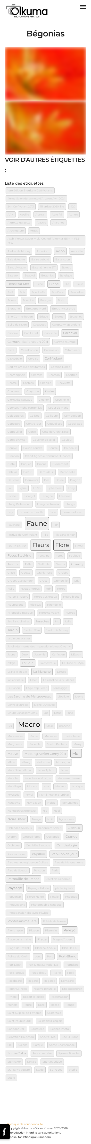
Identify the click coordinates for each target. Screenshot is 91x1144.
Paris (55, 870)
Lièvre (79, 696)
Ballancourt (62, 259)
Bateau (66, 267)
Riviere (12, 996)
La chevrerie (48, 663)
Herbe (61, 588)
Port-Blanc (67, 956)
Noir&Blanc (17, 819)
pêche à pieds (64, 888)
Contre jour (33, 423)
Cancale (13, 333)
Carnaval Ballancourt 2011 (28, 342)
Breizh (62, 300)
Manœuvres (15, 736)
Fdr (55, 524)
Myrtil (29, 794)
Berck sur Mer (18, 284)
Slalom (22, 1045)
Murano (60, 786)
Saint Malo (54, 1013)
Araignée (58, 222)
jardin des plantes (19, 638)
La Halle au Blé (17, 671)
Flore (62, 545)
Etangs (70, 504)
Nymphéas (66, 819)
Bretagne (14, 308)
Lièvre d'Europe (18, 704)
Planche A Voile (45, 948)
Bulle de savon (17, 324)
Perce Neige (35, 896)
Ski (10, 1045)
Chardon (54, 375)
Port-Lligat (14, 964)
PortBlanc (72, 964)
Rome (28, 1004)
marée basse (72, 736)
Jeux (25, 654)
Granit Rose (44, 572)
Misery (26, 762)
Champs (36, 375)
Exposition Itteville (31, 512)
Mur (46, 786)
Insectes (42, 621)
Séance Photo (59, 1029)
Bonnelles (76, 292)
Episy (71, 488)
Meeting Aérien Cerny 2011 (45, 754)
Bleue (79, 284)
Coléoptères (16, 415)
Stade (40, 1069)
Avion (60, 251)
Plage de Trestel (18, 948)
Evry (10, 512)
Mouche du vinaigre (38, 778)
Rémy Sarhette (17, 988)
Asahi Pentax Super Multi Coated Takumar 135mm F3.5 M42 (43, 240)
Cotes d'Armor (17, 439)
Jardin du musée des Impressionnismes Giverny (39, 646)
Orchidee (14, 845)
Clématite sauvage (20, 399)
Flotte (79, 546)
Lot (46, 712)
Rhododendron (72, 988)
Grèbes (63, 572)
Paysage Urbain (38, 888)
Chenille (45, 383)
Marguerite (15, 744)
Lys (10, 726)
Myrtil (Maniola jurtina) (54, 794)
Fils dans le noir (65, 534)
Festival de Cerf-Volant (22, 534)
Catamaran (51, 350)
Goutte (26, 572)
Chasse (12, 383)
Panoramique (16, 854)
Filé (45, 534)
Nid (45, 810)
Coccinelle (62, 399)
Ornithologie (67, 845)
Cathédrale (15, 358)
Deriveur (13, 480)
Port (50, 956)
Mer (76, 753)
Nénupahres (70, 802)
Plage (42, 939)
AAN (11, 214)
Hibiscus (35, 604)
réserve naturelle (45, 988)
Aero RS (57, 214)
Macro (29, 724)
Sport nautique (52, 1061)
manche (64, 726)
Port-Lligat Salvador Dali (43, 964)
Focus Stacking (20, 555)
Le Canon (14, 688)
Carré (11, 350)
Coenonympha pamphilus (25, 407)
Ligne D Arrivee (44, 704)
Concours (14, 423)
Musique (77, 786)
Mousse (32, 786)
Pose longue (16, 972)
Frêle (28, 564)
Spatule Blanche (69, 1053)
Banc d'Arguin (17, 267)
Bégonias (47, 275)
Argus (34, 230)
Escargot (29, 496)
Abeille (24, 214)
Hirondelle (54, 604)
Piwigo (69, 930)
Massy (78, 744)
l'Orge (12, 663)
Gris (76, 580)
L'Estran (76, 654)
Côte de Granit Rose (55, 431)
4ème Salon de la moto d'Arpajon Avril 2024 (36, 198)
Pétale (54, 896)
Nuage (36, 819)
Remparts (67, 980)
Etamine (64, 496)
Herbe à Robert (18, 596)
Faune (37, 523)
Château (28, 383)
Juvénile (40, 654)
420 (72, 206)
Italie (68, 621)
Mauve (13, 754)
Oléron (12, 836)
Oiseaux (74, 828)
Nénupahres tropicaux (22, 810)
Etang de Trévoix (48, 504)
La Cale (27, 663)
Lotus (57, 712)
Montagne (63, 762)
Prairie (56, 972)
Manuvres (50, 736)
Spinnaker (14, 1061)
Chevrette (64, 383)
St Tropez (56, 1069)
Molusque (43, 762)
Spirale (31, 1061)
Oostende (52, 836)
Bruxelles (76, 316)
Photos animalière (22, 921)
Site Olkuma (70, 1037)
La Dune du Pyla (72, 663)
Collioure (52, 415)
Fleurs (41, 545)
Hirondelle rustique (20, 612)
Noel (57, 810)
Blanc (53, 284)
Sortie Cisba (17, 1053)
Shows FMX (48, 1037)
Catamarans (72, 350)
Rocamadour (59, 996)
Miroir (11, 762)
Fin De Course (17, 546)
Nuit (50, 819)
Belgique (66, 275)
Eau (10, 488)
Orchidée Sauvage (38, 845)
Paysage (15, 888)
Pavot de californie (58, 879)
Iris (57, 621)
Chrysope (32, 391)
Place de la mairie (19, 939)
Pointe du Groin (18, 956)
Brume (59, 316)
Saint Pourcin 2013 (19, 1021)
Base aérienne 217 (44, 267)
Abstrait (40, 214)
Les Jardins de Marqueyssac (29, 696)
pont (38, 956)
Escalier (12, 496)
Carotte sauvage (65, 342)
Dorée (60, 480)
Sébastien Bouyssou (21, 1037)
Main (49, 726)
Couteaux (70, 448)
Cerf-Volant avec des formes (26, 367)
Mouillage (14, 786)
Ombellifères (31, 836)
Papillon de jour (64, 854)
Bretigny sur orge (63, 308)
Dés (46, 480)
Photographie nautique (46, 904)
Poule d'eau (38, 972)
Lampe (61, 671)
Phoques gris (16, 904)
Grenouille (61, 580)
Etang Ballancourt (19, 504)
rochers (12, 1004)
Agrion (73, 214)
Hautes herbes (30, 588)
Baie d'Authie (16, 259)
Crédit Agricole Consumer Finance (48, 456)
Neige (51, 802)
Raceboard (15, 980)
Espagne (47, 496)
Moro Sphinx (46, 770)
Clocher (44, 399)
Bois (22, 292)
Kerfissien (58, 654)
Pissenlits (51, 930)
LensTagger (60, 688)
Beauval (30, 275)
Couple (12, 448)
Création (13, 456)
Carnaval (70, 333)
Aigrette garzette (19, 222)
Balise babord (40, 259)
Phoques (71, 896)
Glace (11, 572)
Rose (41, 1004)
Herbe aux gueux (45, 596)
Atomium (43, 251)
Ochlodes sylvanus (20, 828)
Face (53, 512)
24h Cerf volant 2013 (21, 206)
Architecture (16, 230)
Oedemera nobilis (49, 828)
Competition (72, 415)
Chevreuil (14, 391)
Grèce (44, 580)
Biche (39, 284)
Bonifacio (58, 292)
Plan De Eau (70, 948)
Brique (43, 316)
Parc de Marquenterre (69, 862)
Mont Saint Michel (20, 770)
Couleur (67, 439)
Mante (34, 736)
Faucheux (14, 524)
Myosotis (13, 794)
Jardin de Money (57, 630)
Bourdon (28, 300)
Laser (33, 680)
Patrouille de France (23, 879)
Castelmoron (29, 350)
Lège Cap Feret (36, 688)
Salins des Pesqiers (50, 1021)
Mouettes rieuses (69, 778)
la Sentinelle (16, 680)
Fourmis (13, 564)
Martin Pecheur (57, 744)
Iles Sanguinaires (19, 621)
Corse (32, 431)
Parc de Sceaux (18, 870)
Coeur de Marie (58, 407)
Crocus (41, 464)
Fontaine (44, 555)
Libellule (63, 696)
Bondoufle (38, 292)
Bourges (45, 300)
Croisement (60, 464)
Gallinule (44, 564)
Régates (49, 980)
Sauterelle (37, 1029)
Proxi (70, 972)
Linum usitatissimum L (22, 712)
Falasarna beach (72, 512)
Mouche (13, 778)
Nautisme (14, 802)
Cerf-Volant (53, 358)
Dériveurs (31, 480)
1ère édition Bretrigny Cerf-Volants (30, 190)
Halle (11, 588)
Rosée (55, 1004)
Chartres (71, 375)
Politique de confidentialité (25, 1124)
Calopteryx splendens (66, 324)
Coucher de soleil (44, 439)
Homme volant (49, 612)
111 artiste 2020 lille (52, 206)
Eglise (23, 488)
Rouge (70, 1004)
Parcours (39, 870)
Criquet (26, 464)
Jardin (13, 630)
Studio (73, 1069)
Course (53, 448)
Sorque (38, 1045)
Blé (67, 284)
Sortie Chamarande (62, 1045)
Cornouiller (15, 431)
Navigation (34, 802)
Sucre (11, 1077)
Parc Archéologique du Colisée (28, 862)
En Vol (37, 488)
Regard (33, 980)
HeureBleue (16, 604)
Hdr (48, 588)
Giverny (77, 564)
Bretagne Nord (36, 308)
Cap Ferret (31, 333)
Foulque (74, 555)
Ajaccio (41, 222)
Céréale (33, 358)
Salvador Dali (16, 1029)
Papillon (38, 854)
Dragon (75, 480)
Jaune (12, 654)
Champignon (16, 375)
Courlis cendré (32, 448)
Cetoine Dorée (60, 367)
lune (70, 712)
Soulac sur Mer (42, 1053)
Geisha (60, 564)
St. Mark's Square (19, 1069)
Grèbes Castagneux (20, 580)
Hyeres (70, 612)
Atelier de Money (19, 251)
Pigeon (34, 930)
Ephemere (55, 488)
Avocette (77, 251)
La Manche (42, 671)
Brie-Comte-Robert (20, 316)
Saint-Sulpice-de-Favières (24, 1013)
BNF (10, 292)
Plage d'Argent (63, 939)
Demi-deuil (46, 472)
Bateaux (13, 275)
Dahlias (12, 472)
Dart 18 (27, 472)
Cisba (49, 391)
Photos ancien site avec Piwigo (28, 912)
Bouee (12, 300)
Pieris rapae (15, 930)
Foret (59, 555)
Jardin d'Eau (32, 630)
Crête (11, 464)
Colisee (35, 415)
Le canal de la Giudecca (58, 680)
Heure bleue (71, 596)
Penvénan (14, 896)
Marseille (35, 744)
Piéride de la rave (54, 921)
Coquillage (75, 423)
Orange (71, 836)
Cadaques (39, 324)
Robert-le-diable (33, 996)
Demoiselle (67, 472)
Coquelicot (54, 423)
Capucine (50, 333)
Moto (64, 770)
